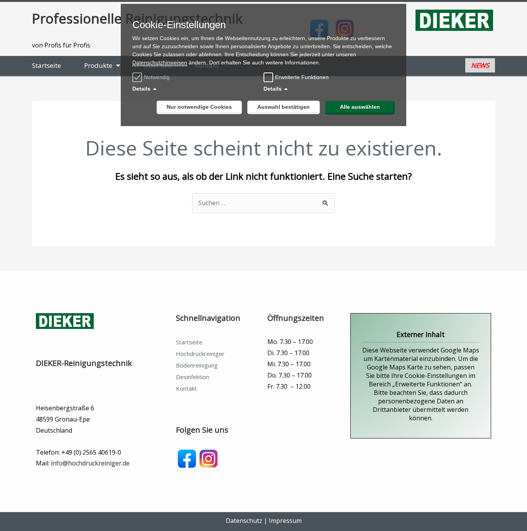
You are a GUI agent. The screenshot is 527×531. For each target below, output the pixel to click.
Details (141, 89)
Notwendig (157, 77)
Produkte (98, 65)
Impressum (285, 520)
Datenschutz (244, 520)
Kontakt (186, 388)
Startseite (46, 65)
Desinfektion (192, 377)
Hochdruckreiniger (200, 353)
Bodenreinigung (197, 365)
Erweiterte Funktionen (302, 77)
